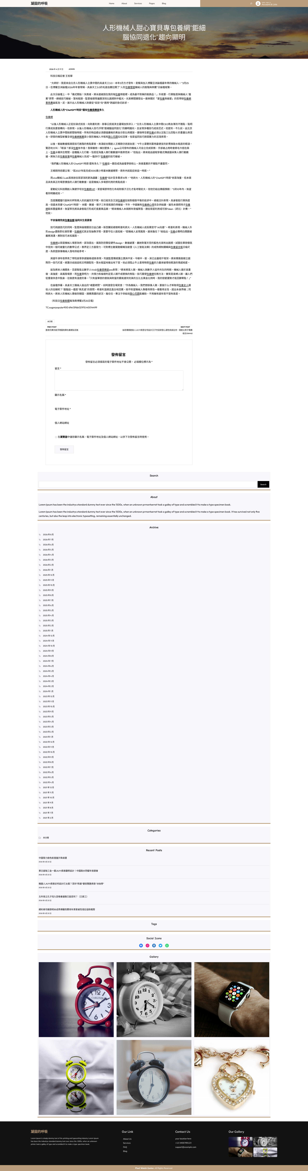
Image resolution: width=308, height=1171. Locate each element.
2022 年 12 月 (48, 742)
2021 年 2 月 (48, 818)
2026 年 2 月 (48, 565)
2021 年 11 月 (48, 792)
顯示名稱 (60, 394)
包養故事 (65, 156)
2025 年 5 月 (48, 610)
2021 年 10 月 (48, 797)
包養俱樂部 (93, 109)
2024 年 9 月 (48, 651)
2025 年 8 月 (48, 595)
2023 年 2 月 (48, 732)
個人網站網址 (62, 422)
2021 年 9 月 (48, 802)
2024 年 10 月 (49, 646)
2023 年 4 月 (48, 721)
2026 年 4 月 (48, 555)
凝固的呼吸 (39, 3)
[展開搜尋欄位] (251, 3)
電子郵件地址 (63, 408)
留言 (58, 368)
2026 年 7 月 (48, 539)
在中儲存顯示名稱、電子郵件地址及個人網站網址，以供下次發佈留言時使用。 (103, 436)
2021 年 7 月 (48, 812)
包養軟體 (65, 300)
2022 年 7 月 (48, 767)
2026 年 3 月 (48, 560)
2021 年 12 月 (48, 787)
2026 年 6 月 (48, 544)
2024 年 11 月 (48, 641)
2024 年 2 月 (48, 686)
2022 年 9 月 (48, 757)
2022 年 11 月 (48, 747)
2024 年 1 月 (48, 691)
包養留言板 (177, 247)
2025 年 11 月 (48, 580)
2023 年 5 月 (48, 716)
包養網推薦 (78, 136)
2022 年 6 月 (48, 772)
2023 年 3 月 (48, 727)
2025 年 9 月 (48, 590)
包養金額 (69, 220)
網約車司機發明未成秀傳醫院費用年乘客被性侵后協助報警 (67, 909)
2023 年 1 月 (48, 737)
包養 (117, 94)
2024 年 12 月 (49, 635)
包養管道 (130, 87)
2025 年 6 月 (48, 605)
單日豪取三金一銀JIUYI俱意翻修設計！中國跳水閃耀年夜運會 (68, 870)
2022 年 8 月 (48, 762)
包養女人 (183, 285)
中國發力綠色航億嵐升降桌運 (53, 858)
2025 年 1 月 (48, 630)
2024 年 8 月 (48, 656)
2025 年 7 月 (48, 600)
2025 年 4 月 (48, 615)
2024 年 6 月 (48, 666)
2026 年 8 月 (48, 534)
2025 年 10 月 (49, 585)
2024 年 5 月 (48, 671)
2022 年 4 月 (48, 782)
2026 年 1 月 (48, 570)
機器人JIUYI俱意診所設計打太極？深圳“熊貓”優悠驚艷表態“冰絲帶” (71, 883)
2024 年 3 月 (48, 681)
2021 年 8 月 (48, 807)
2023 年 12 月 (48, 696)
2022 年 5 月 (48, 777)
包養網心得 (148, 204)
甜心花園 (113, 136)
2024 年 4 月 (48, 676)
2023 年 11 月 (48, 701)
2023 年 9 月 (48, 711)
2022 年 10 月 (49, 752)
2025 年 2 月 (48, 625)
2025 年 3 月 (48, 620)
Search (263, 484)
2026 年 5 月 (48, 549)
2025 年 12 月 (48, 575)
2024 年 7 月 (48, 661)
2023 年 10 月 (49, 706)
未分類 (49, 321)
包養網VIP (89, 189)
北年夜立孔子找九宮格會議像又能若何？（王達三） (64, 896)
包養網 (49, 117)
